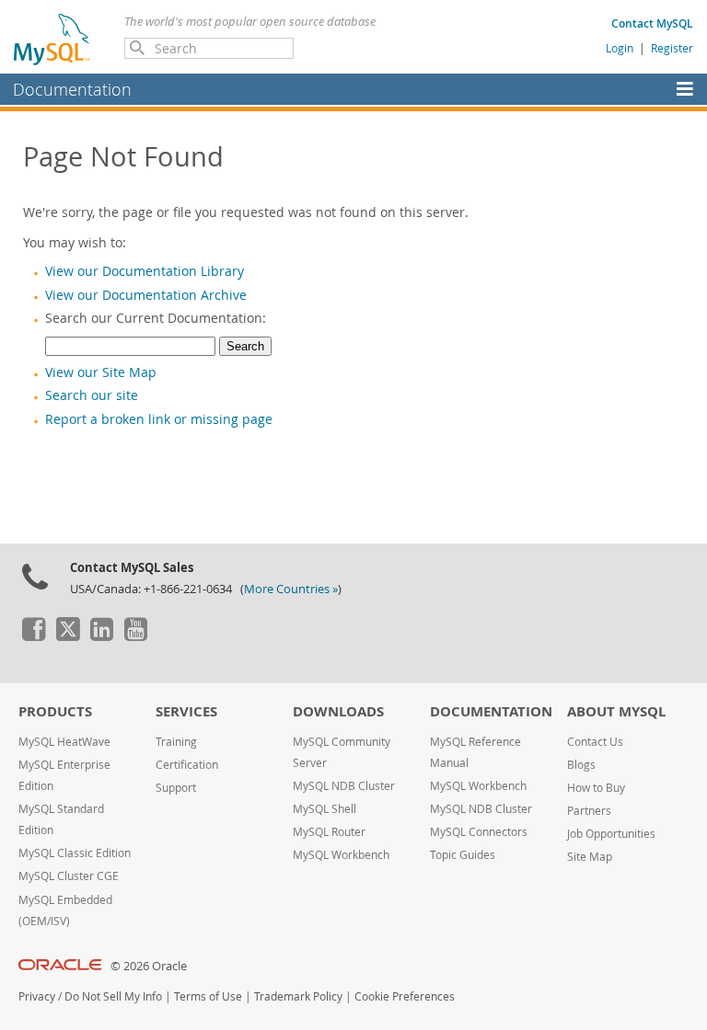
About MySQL (616, 711)
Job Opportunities (611, 834)
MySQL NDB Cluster (344, 786)
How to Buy (596, 788)
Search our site (91, 395)
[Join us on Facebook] (33, 636)
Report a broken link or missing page (158, 419)
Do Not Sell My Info (113, 996)
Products (55, 711)
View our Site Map (100, 372)
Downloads (338, 711)
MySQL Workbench (341, 855)
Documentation (72, 89)
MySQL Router (329, 832)
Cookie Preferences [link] (404, 996)
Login (619, 47)
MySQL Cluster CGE (68, 876)
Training (176, 742)
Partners (589, 811)
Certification (187, 765)
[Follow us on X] (67, 636)
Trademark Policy (298, 996)
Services (186, 711)
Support (176, 788)
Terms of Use (208, 996)
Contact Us (595, 742)
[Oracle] (60, 966)
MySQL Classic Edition (74, 853)
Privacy (36, 996)
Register (672, 47)
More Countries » (291, 589)
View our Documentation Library (144, 271)
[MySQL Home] (52, 38)
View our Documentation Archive (146, 295)
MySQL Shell (324, 809)
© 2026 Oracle (148, 966)
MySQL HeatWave (64, 742)
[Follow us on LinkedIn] (101, 636)
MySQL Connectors (478, 832)
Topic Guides (462, 855)
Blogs (581, 765)
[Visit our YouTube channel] (135, 636)
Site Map (589, 857)
